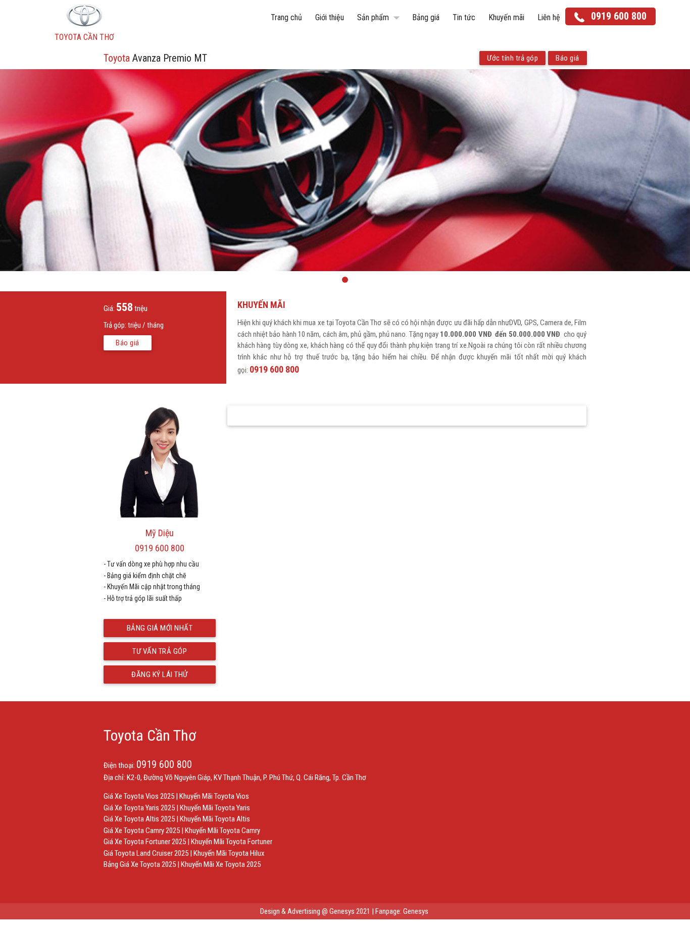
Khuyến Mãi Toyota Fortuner (231, 841)
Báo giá (567, 58)
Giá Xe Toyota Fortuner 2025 (145, 841)
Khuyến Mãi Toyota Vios (214, 796)
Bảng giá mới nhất (160, 628)
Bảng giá (425, 17)
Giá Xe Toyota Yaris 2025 (139, 807)
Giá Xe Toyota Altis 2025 (139, 818)
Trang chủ (286, 17)
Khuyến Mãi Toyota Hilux (229, 853)
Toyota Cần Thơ (150, 735)
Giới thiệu (329, 17)
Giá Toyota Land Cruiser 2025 (146, 853)
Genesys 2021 (349, 911)
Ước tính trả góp (512, 58)
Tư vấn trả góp (159, 651)
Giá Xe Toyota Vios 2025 (139, 796)
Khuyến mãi (506, 17)
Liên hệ (548, 17)
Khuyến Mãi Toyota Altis (215, 818)
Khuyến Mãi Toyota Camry (222, 830)
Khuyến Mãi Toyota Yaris (215, 807)
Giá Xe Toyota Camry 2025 (142, 830)
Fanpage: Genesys (402, 911)
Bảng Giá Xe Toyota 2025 (140, 864)
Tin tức (464, 17)
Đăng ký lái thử (159, 674)
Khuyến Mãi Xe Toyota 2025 (221, 864)
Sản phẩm (380, 17)
